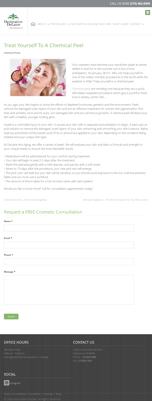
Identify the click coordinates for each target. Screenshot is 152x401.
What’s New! (120, 24)
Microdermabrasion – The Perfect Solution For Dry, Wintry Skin (115, 199)
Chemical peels (81, 88)
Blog (58, 394)
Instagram (15, 383)
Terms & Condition (15, 394)
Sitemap (48, 394)
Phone (8, 255)
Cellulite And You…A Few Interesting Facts (26, 199)
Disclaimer (35, 394)
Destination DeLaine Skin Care (91, 24)
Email (8, 238)
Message (9, 271)
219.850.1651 (85, 360)
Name (8, 221)
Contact (135, 24)
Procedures (58, 24)
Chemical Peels (12, 52)
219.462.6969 (89, 357)
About (42, 24)
